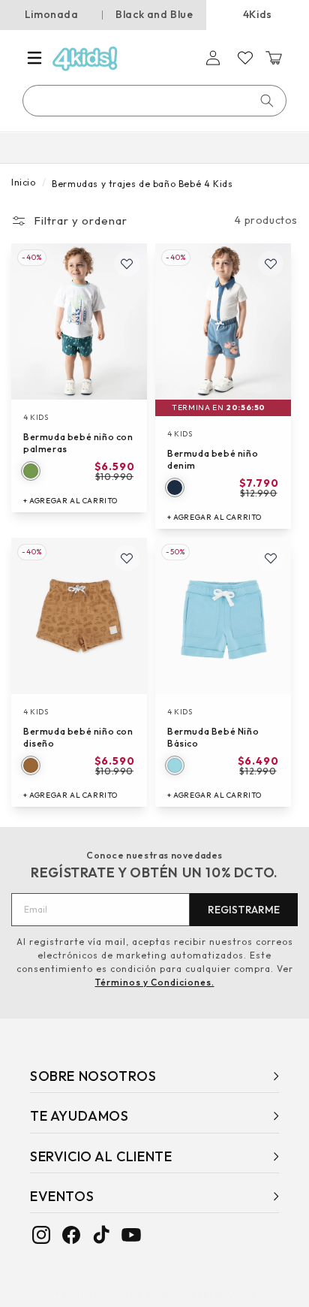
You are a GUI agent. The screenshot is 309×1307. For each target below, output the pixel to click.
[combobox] (155, 101)
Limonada (52, 14)
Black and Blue (154, 14)
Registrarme (244, 909)
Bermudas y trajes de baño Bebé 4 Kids (142, 183)
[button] (34, 57)
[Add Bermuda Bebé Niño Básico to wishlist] (271, 558)
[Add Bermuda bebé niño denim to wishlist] (271, 263)
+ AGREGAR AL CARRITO (70, 501)
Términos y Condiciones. (154, 982)
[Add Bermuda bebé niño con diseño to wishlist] (127, 558)
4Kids (257, 14)
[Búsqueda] (267, 101)
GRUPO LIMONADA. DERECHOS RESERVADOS (159, 1294)
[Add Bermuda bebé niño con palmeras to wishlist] (127, 263)
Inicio (23, 182)
